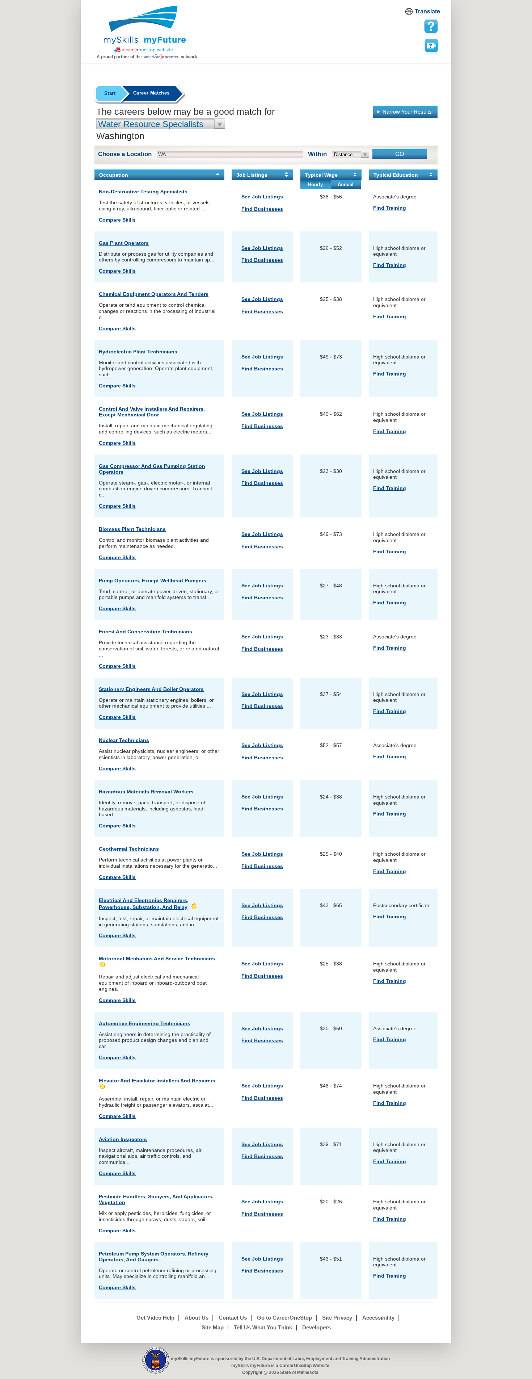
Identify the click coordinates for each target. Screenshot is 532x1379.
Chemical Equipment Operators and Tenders (153, 294)
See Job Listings (262, 197)
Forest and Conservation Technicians (145, 631)
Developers (316, 1327)
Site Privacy (337, 1318)
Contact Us (233, 1318)
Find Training (389, 208)
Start (109, 93)
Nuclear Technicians (124, 740)
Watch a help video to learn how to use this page (431, 45)
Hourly (315, 184)
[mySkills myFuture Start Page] (145, 30)
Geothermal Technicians (129, 849)
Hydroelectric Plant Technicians (138, 352)
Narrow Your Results (407, 112)
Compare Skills (117, 220)
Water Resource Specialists (150, 124)
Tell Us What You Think (263, 1327)
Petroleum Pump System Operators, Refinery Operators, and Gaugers (153, 1256)
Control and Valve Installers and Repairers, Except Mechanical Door (152, 412)
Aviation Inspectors (123, 1139)
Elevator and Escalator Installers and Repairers (157, 1081)
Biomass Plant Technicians (132, 529)
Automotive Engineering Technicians (144, 1023)
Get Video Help (155, 1318)
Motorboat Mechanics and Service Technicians (157, 958)
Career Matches (151, 93)
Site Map (213, 1327)
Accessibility (378, 1318)
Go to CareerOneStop (284, 1318)
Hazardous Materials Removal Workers (146, 792)
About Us (196, 1318)
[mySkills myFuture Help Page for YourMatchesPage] (431, 26)
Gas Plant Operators (124, 243)
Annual (346, 184)
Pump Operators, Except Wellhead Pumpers (152, 580)
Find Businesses (262, 209)
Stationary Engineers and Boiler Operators (151, 689)
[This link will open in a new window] (155, 1360)
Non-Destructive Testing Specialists (143, 191)
